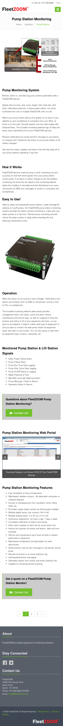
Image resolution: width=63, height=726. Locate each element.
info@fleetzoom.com (18, 693)
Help (58, 3)
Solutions (29, 24)
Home (18, 24)
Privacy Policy (43, 711)
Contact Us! (20, 413)
